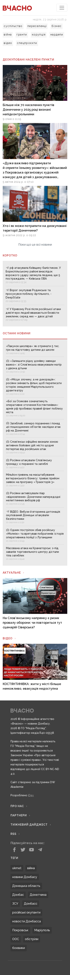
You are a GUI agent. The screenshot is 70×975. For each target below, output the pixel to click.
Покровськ (20, 930)
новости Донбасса (26, 921)
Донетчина (38, 895)
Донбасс (30, 903)
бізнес (56, 26)
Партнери (18, 815)
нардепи (56, 34)
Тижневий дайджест (29, 824)
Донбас (18, 895)
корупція (39, 34)
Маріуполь (42, 930)
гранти (22, 34)
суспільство (13, 26)
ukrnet (16, 868)
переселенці (37, 26)
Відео (7, 638)
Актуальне (12, 572)
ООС (15, 939)
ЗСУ (15, 903)
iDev (31, 795)
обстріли (31, 939)
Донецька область (26, 886)
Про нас (17, 806)
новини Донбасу (24, 877)
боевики (18, 948)
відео (8, 43)
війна (8, 34)
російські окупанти (26, 912)
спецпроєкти (27, 43)
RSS (13, 833)
